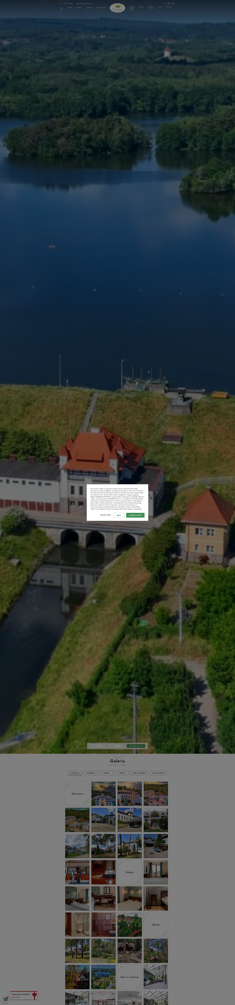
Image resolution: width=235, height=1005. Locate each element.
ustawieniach (137, 509)
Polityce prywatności (133, 495)
